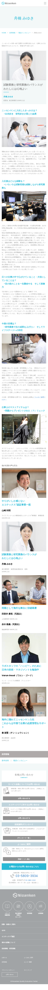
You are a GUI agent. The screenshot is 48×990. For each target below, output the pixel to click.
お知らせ (4, 957)
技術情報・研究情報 (8, 948)
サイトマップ (28, 970)
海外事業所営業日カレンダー (18, 915)
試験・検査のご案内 (8, 924)
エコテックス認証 (8, 936)
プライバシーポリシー (8, 970)
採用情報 (5, 754)
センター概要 (28, 962)
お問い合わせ (10, 974)
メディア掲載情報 (7, 914)
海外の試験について (8, 942)
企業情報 (40, 913)
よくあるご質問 (28, 957)
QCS (3, 930)
